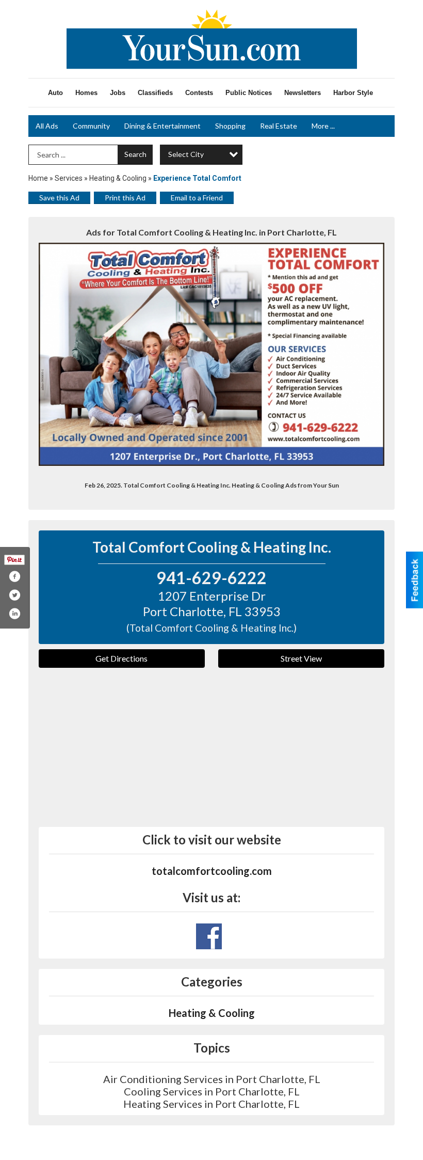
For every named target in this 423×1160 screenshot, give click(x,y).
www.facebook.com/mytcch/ (209, 936)
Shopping (230, 125)
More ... (323, 125)
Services (69, 178)
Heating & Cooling (118, 178)
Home (38, 178)
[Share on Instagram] (14, 613)
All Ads (47, 125)
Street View (301, 658)
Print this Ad (125, 197)
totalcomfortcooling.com (212, 871)
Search (135, 154)
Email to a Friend (197, 197)
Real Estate (278, 125)
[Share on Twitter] (14, 595)
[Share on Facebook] (14, 576)
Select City (186, 154)
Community (91, 125)
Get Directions (121, 658)
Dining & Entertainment (162, 125)
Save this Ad (59, 197)
